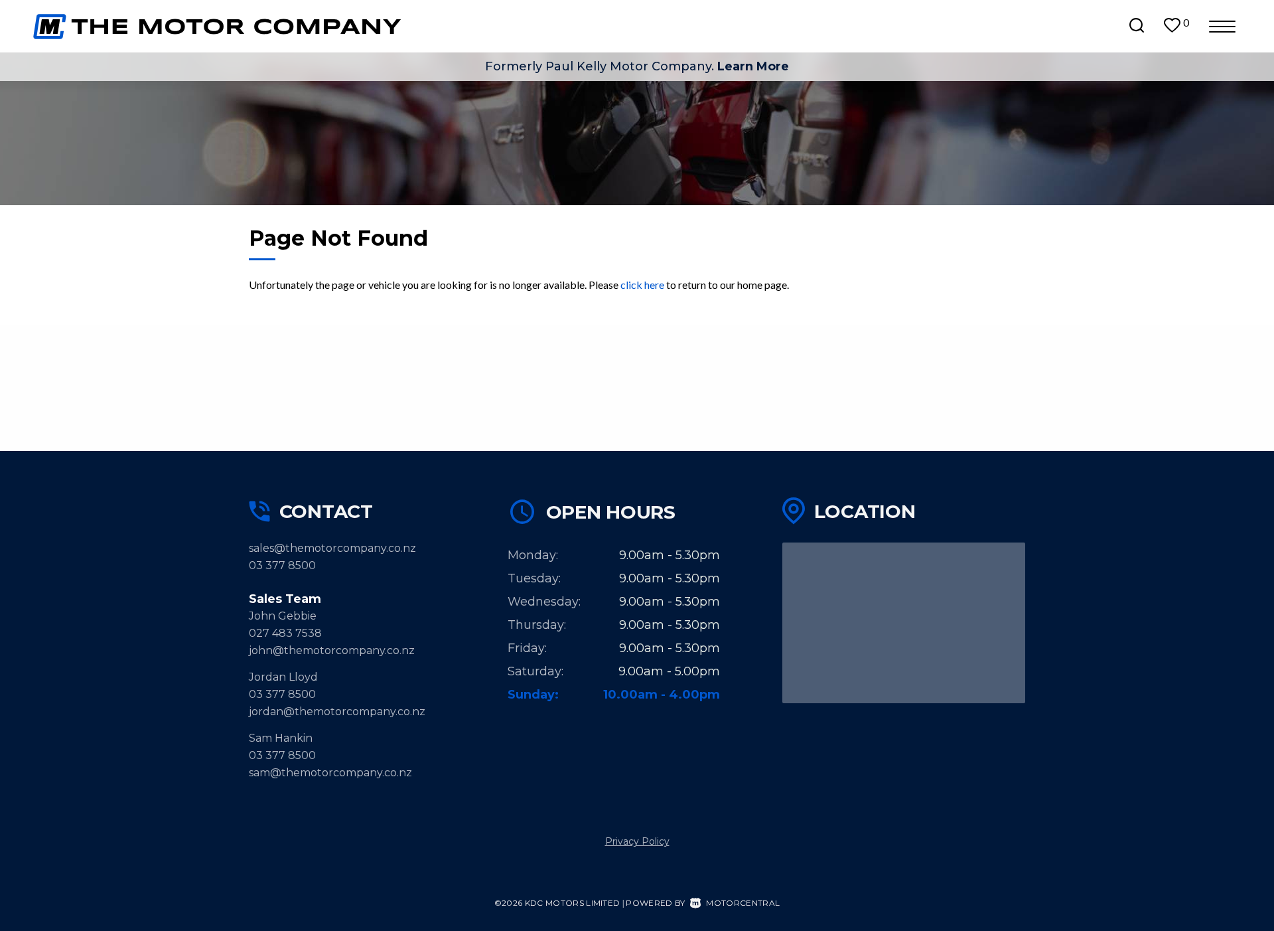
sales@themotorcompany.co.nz (332, 548)
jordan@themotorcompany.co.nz (337, 711)
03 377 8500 (282, 565)
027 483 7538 (285, 633)
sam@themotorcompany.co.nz (330, 772)
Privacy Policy (637, 841)
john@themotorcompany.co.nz (332, 650)
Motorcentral (743, 903)
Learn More (753, 66)
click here (642, 284)
